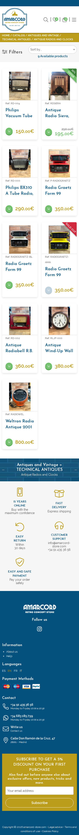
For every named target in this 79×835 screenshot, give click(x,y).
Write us (17, 728)
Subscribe (39, 803)
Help (9, 656)
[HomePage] (14, 19)
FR (15, 670)
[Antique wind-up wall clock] (59, 321)
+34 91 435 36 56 (27, 706)
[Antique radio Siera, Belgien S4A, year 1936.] (59, 86)
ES (3, 670)
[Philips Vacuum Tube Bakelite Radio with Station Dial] (19, 86)
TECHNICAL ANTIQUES (16, 39)
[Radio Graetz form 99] (59, 163)
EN (10, 670)
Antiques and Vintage (43, 35)
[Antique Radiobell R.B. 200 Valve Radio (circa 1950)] (19, 321)
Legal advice (55, 827)
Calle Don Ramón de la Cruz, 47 (33, 740)
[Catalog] (74, 19)
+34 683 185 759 (27, 717)
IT (21, 670)
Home (6, 35)
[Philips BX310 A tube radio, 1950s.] (19, 163)
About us (11, 651)
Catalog (19, 35)
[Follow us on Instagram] (39, 628)
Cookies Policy (50, 831)
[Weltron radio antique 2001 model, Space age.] (19, 397)
